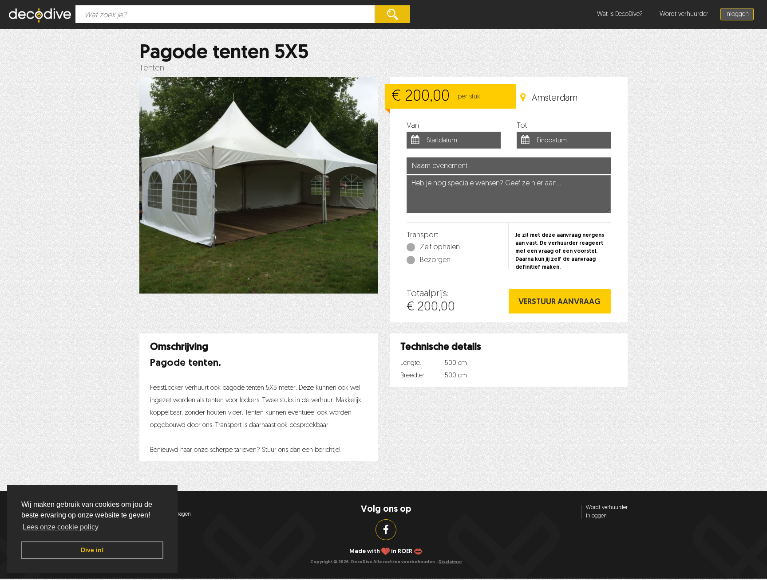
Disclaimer (450, 562)
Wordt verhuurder (684, 14)
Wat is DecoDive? (620, 14)
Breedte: (412, 375)
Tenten (151, 68)
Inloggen (737, 14)
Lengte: (410, 363)
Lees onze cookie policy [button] (61, 527)
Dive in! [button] (92, 549)
